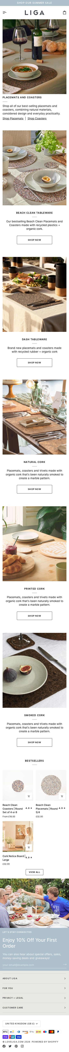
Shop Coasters (37, 118)
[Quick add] (29, 796)
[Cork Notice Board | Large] (18, 836)
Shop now (34, 616)
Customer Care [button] (13, 1007)
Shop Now (34, 240)
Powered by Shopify (45, 1041)
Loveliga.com (14, 1041)
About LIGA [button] (10, 978)
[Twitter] (10, 1046)
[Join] (63, 964)
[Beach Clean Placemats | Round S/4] (51, 785)
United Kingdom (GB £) (20, 1023)
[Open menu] (7, 12)
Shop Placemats (13, 118)
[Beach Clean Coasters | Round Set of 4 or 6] (18, 785)
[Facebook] (4, 1046)
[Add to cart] (62, 796)
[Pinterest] (16, 1046)
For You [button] (8, 988)
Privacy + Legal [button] (13, 998)
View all (34, 872)
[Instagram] (22, 1046)
